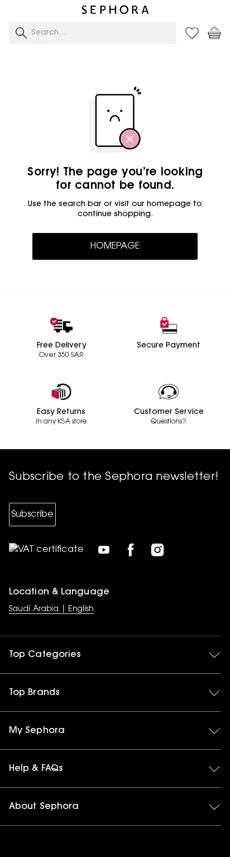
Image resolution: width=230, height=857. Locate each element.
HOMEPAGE (115, 246)
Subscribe (32, 514)
